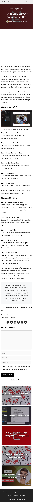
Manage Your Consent (19, 495)
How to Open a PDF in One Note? (16, 415)
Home (12, 9)
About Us (10, 495)
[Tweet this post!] (11, 323)
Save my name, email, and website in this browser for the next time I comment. (16, 368)
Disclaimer (20, 492)
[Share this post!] (8, 323)
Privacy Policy (12, 492)
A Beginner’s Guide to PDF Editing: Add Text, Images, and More (16, 435)
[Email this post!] (25, 323)
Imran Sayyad (12, 21)
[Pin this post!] (18, 323)
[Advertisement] (16, 47)
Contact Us (27, 492)
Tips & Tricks (19, 9)
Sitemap (5, 492)
